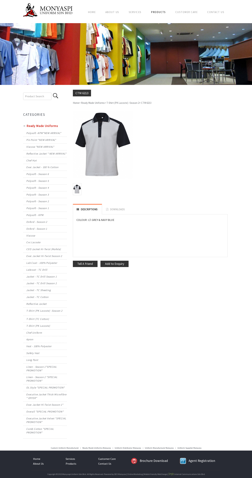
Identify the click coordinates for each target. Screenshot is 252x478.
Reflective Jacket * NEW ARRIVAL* (46, 153)
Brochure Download (154, 461)
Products (158, 12)
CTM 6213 (146, 102)
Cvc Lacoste (33, 242)
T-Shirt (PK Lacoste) (38, 325)
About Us (112, 12)
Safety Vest (32, 353)
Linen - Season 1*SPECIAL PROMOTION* (41, 368)
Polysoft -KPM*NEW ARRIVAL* (43, 133)
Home (92, 12)
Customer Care (186, 12)
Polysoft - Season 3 (37, 194)
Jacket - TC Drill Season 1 (41, 276)
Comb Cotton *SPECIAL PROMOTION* (40, 430)
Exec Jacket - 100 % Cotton (42, 167)
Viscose (30, 235)
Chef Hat (31, 160)
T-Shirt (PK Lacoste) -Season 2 (44, 310)
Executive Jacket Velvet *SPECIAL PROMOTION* (46, 420)
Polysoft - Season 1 (37, 208)
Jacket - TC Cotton (37, 297)
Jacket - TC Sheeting (38, 290)
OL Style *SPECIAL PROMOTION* (45, 387)
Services (135, 12)
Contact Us (215, 12)
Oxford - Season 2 (36, 221)
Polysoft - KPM (35, 215)
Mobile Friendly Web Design (155, 474)
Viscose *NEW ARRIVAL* (40, 146)
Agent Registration (202, 461)
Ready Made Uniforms (42, 126)
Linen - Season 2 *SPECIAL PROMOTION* (41, 378)
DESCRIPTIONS (89, 209)
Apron (29, 339)
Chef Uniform (34, 332)
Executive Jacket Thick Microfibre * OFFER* (46, 396)
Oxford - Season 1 (36, 228)
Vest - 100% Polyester (39, 346)
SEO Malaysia (120, 474)
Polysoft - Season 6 (37, 174)
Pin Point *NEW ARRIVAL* (41, 139)
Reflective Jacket (36, 303)
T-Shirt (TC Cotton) (37, 319)
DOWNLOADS (117, 209)
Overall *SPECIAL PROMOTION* (45, 411)
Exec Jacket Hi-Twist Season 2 (44, 256)
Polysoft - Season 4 (37, 187)
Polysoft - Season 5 (37, 180)
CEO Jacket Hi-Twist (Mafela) (43, 249)
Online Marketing (135, 474)
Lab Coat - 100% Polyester (41, 262)
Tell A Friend (85, 264)
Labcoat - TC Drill (36, 269)
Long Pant (32, 360)
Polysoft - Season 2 (37, 201)
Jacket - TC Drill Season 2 (41, 283)
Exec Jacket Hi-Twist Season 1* (44, 404)
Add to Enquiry (114, 264)
